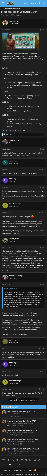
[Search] (44, 3)
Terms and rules (5, 470)
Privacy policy (17, 470)
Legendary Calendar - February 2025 (23, 430)
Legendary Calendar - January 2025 (23, 448)
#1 (43, 30)
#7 (43, 284)
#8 (43, 348)
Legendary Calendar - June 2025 (21, 421)
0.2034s (29, 474)
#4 (43, 187)
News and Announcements (25, 414)
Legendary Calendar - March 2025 (22, 439)
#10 (43, 389)
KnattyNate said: (9, 289)
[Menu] (3, 3)
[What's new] (40, 3)
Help (25, 470)
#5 (43, 212)
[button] (45, 474)
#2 (43, 149)
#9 (43, 371)
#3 (43, 169)
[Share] (40, 30)
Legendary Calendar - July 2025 (21, 411)
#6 (43, 247)
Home (31, 470)
